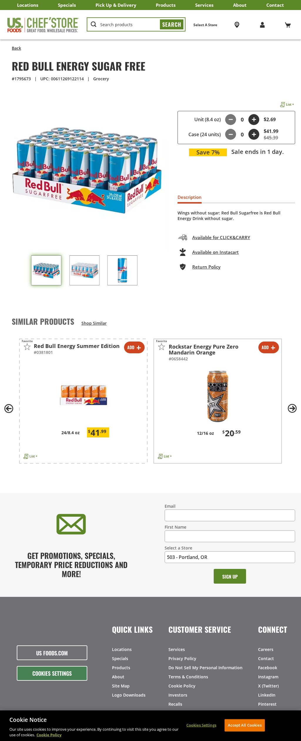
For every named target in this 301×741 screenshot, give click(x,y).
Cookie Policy (181, 686)
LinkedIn (266, 695)
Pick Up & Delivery (116, 5)
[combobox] (136, 24)
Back (16, 48)
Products (165, 5)
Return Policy (206, 267)
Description (190, 197)
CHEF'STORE (43, 24)
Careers (265, 649)
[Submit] (171, 24)
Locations (27, 5)
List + (290, 104)
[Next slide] (292, 408)
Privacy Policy (182, 658)
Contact (275, 5)
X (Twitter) (268, 686)
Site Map (121, 686)
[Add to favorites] (27, 346)
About (240, 5)
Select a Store (178, 548)
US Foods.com (52, 652)
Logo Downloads (129, 695)
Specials (67, 5)
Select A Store (205, 24)
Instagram (268, 677)
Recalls (175, 704)
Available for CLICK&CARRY (221, 237)
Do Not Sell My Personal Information (205, 667)
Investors (177, 695)
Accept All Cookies (244, 725)
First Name (175, 527)
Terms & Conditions (188, 677)
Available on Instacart (215, 252)
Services (204, 5)
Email (170, 506)
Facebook (267, 667)
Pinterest (267, 704)
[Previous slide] (8, 408)
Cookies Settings (52, 673)
